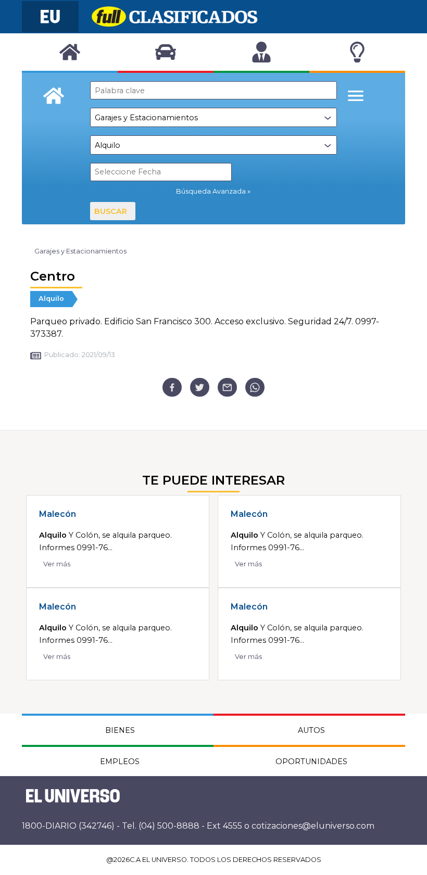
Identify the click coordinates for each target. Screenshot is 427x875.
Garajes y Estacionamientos (80, 251)
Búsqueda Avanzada (211, 191)
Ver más (56, 564)
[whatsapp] (255, 387)
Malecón (57, 514)
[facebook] (172, 387)
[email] (227, 387)
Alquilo (51, 298)
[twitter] (200, 387)
